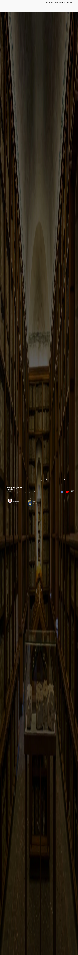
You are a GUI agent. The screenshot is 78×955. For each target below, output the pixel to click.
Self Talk (65, 479)
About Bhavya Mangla (53, 479)
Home (44, 479)
